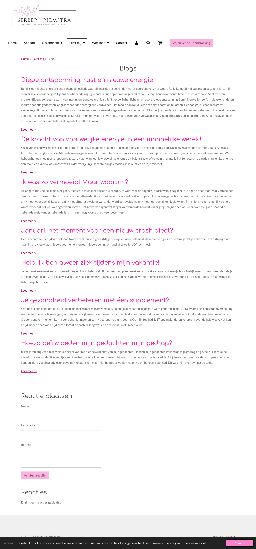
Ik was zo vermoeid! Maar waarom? (74, 182)
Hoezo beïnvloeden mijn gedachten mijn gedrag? (96, 343)
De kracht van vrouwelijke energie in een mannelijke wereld (111, 139)
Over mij (38, 58)
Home (25, 58)
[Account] (136, 42)
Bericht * (27, 444)
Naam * (26, 406)
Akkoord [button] (239, 543)
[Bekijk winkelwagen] (160, 42)
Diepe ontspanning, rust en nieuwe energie (87, 80)
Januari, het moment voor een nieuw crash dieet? (97, 230)
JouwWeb (229, 536)
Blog (51, 58)
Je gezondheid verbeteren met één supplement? (95, 300)
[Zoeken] (148, 42)
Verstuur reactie (35, 475)
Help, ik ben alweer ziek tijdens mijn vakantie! (90, 262)
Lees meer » (29, 129)
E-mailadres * (30, 425)
